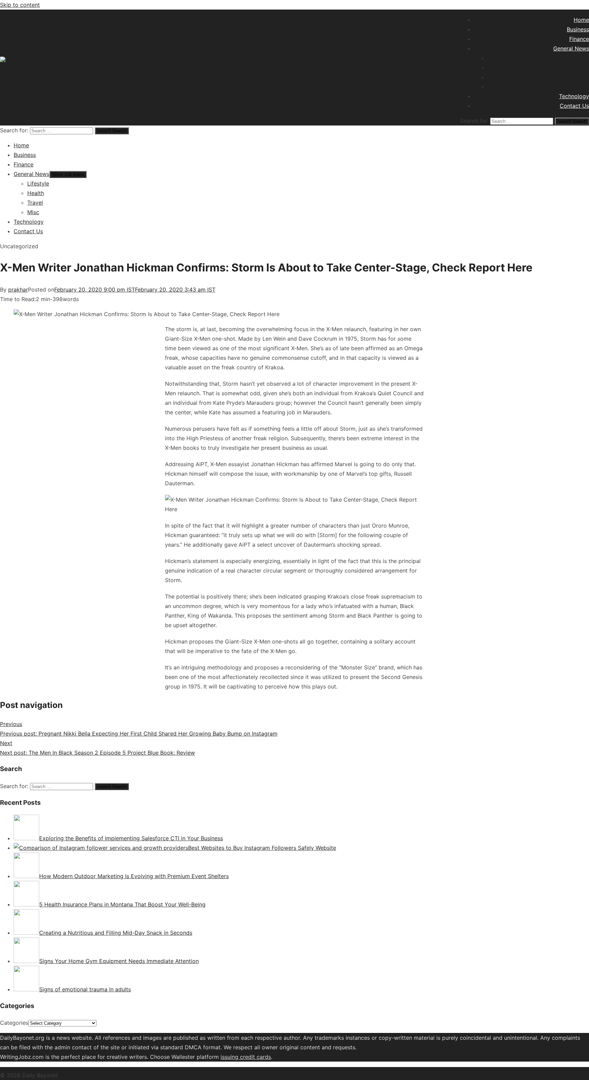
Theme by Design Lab (150, 1075)
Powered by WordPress (91, 1075)
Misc (583, 86)
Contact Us (574, 105)
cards (264, 1056)
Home (581, 19)
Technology (574, 96)
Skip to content (20, 4)
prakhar (18, 289)
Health (580, 67)
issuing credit (239, 1056)
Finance (579, 38)
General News (571, 48)
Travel (581, 77)
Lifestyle (578, 58)
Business (578, 29)
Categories (14, 1022)
